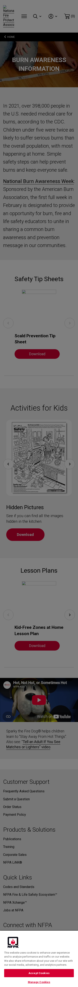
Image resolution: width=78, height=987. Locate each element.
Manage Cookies (39, 982)
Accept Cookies (39, 973)
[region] (39, 958)
